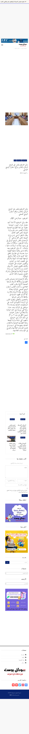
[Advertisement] (14, 20)
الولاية (15, 160)
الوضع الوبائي (19, 160)
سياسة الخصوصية (21, 660)
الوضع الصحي (24, 160)
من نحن (23, 663)
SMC (11, 695)
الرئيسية (23, 657)
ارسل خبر (22, 655)
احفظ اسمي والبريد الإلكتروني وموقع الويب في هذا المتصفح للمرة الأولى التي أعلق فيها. (17, 491)
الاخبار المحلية (23, 419)
